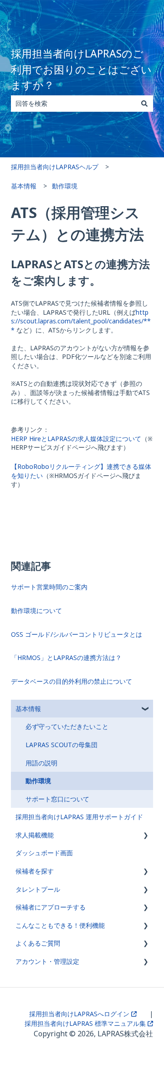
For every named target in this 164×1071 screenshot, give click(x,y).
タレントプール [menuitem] (37, 889)
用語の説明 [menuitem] (41, 763)
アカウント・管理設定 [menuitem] (47, 961)
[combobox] (73, 103)
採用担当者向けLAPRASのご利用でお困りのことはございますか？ (81, 69)
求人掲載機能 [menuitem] (34, 835)
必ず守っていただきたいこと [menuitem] (67, 726)
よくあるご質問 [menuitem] (37, 943)
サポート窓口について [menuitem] (57, 799)
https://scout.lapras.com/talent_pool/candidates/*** (81, 321)
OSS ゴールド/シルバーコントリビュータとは (76, 634)
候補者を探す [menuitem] (34, 871)
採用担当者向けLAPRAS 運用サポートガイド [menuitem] (79, 816)
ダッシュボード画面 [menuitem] (44, 852)
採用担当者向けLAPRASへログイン (80, 1013)
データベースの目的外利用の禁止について (71, 681)
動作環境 (64, 186)
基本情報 (23, 186)
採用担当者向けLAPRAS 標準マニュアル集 (86, 1023)
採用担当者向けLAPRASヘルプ (54, 166)
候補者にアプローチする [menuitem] (50, 907)
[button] (145, 710)
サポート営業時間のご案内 (49, 586)
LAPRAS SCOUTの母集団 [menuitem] (61, 744)
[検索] (144, 103)
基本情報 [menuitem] (28, 708)
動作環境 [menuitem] (38, 780)
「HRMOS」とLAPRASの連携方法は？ (66, 657)
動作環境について (36, 610)
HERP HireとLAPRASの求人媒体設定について (76, 438)
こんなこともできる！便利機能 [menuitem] (60, 925)
